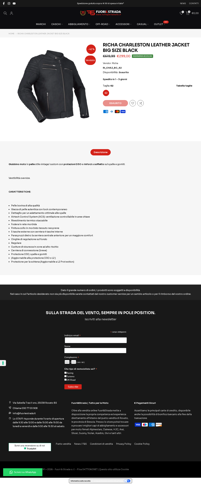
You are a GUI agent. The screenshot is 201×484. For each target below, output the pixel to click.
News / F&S (80, 443)
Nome (67, 346)
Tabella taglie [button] (184, 85)
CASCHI (56, 24)
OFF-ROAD (102, 24)
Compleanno (71, 357)
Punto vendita (63, 443)
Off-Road (71, 380)
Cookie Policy (141, 443)
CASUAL (142, 24)
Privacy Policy (123, 443)
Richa (115, 63)
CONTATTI (194, 3)
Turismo (70, 376)
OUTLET (160, 24)
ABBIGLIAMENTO (78, 24)
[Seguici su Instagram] (9, 3)
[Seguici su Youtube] (14, 3)
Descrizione (100, 152)
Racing (69, 373)
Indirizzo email (72, 335)
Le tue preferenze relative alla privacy (108, 481)
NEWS (183, 3)
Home (11, 34)
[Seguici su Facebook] (3, 3)
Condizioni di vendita (101, 443)
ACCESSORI (123, 24)
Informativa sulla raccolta (80, 481)
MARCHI (41, 24)
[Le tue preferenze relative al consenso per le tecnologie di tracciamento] (3, 363)
